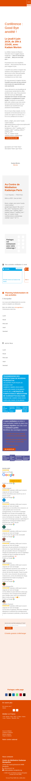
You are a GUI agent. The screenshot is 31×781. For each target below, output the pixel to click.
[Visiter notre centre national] (11, 742)
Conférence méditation (7, 732)
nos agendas (18, 307)
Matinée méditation (6, 734)
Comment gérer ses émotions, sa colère (25, 409)
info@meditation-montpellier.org (13, 770)
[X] (23, 237)
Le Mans (19, 716)
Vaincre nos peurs (18, 408)
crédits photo (22, 778)
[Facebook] (18, 237)
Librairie (4, 708)
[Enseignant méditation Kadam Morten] (15, 152)
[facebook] (14, 710)
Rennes (7, 716)
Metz (15, 716)
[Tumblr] (23, 244)
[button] (29, 2)
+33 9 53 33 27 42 (9, 768)
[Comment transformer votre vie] (15, 636)
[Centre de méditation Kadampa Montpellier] (11, 1)
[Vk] (23, 247)
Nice (18, 718)
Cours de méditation (7, 731)
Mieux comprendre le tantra (6, 458)
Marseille (14, 718)
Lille (4, 716)
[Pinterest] (18, 247)
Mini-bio (15, 165)
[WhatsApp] (18, 244)
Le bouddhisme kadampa (26, 458)
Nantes (24, 716)
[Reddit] (18, 240)
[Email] (18, 251)
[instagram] (17, 710)
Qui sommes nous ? (7, 706)
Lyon (4, 718)
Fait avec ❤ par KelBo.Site (12, 778)
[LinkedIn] (23, 240)
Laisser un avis (15, 481)
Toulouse (8, 718)
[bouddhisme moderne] (15, 658)
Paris (11, 716)
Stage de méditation (7, 735)
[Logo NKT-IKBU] (7, 720)
